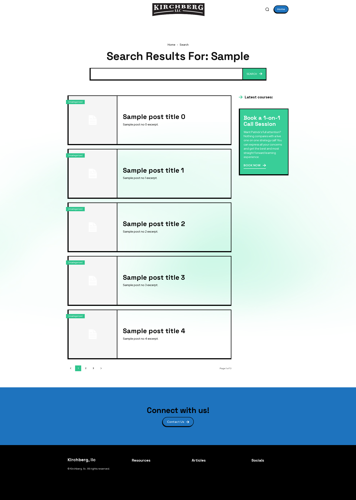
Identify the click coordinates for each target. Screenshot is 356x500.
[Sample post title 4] (93, 334)
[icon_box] (256, 97)
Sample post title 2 (154, 224)
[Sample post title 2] (93, 227)
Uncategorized (75, 102)
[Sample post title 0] (93, 120)
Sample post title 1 (153, 170)
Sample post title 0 (154, 116)
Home (171, 45)
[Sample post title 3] (93, 280)
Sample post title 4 (154, 331)
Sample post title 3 (154, 277)
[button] (267, 9)
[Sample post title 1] (93, 173)
